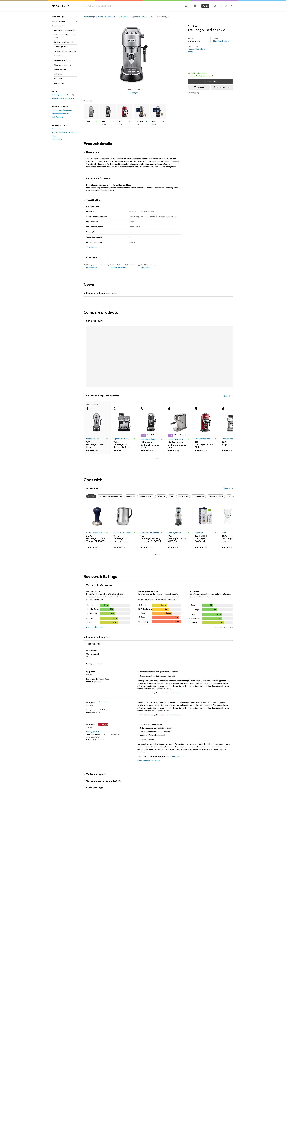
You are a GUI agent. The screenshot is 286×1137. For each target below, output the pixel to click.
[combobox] (97, 678)
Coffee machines (59, 26)
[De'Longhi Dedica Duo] (151, 348)
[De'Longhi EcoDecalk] (205, 542)
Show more (92, 396)
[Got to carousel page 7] (139, 89)
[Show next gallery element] (184, 55)
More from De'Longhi (221, 39)
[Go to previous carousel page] (87, 359)
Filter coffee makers (62, 65)
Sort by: (89, 679)
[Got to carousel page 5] (135, 89)
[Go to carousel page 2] (157, 401)
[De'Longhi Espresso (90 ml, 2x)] (232, 542)
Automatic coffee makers (64, 30)
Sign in (205, 6)
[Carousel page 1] (128, 89)
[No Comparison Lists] (221, 6)
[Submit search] (86, 6)
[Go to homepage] (60, 6)
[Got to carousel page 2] (130, 89)
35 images (134, 93)
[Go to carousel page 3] (158, 401)
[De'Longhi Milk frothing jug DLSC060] (124, 542)
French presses (60, 69)
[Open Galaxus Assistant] (215, 6)
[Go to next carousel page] (229, 359)
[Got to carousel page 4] (133, 89)
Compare (200, 87)
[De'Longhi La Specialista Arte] (124, 442)
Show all (227, 321)
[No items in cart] (231, 6)
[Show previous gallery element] (83, 55)
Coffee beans (58, 129)
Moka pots (58, 79)
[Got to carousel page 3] (131, 89)
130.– (192, 26)
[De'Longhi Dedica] (178, 348)
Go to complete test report (148, 776)
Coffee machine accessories (65, 51)
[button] (210, 74)
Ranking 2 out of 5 (93, 747)
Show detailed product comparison (205, 321)
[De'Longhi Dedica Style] (124, 348)
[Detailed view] (108, 629)
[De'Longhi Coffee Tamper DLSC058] (97, 542)
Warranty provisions (118, 267)
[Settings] (195, 6)
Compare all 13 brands (94, 642)
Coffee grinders (60, 47)
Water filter (59, 83)
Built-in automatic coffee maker (64, 36)
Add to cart (212, 81)
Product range (58, 17)
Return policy (91, 267)
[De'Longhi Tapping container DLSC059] (151, 542)
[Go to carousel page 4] (160, 401)
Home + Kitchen (58, 21)
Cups (54, 136)
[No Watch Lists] (226, 6)
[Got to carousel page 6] (137, 89)
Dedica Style (176, 708)
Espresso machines (62, 60)
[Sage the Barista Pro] (232, 442)
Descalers (58, 56)
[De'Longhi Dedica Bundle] (232, 348)
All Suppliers (145, 267)
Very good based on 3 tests (196, 49)
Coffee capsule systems (64, 42)
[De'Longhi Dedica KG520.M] (178, 542)
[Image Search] (186, 6)
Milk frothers (59, 74)
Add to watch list (223, 87)
